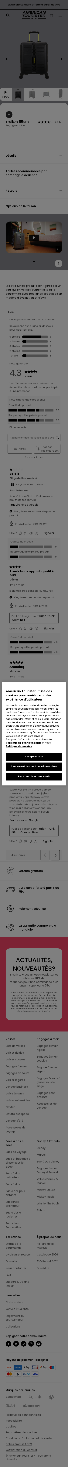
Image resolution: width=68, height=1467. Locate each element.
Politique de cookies (19, 746)
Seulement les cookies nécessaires (34, 766)
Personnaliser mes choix (34, 776)
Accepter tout (34, 756)
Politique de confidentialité (24, 742)
